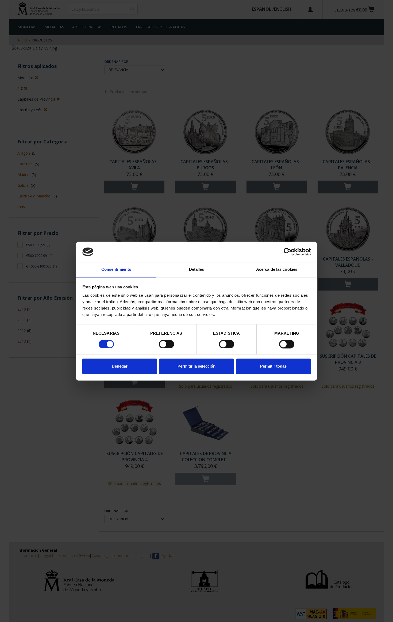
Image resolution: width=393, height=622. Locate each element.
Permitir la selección (196, 366)
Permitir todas (273, 366)
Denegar (120, 366)
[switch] (166, 344)
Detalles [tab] (196, 269)
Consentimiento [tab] (116, 269)
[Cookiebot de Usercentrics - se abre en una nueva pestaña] (287, 252)
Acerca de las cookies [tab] (276, 269)
